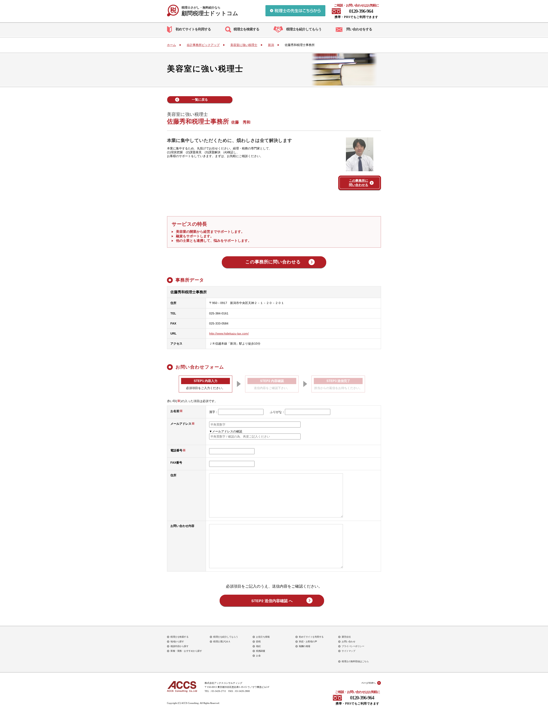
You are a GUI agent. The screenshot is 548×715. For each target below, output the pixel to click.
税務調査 (260, 651)
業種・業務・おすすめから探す (186, 651)
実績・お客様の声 (308, 641)
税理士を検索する (246, 29)
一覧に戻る (200, 99)
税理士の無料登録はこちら (355, 661)
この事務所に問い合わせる (358, 183)
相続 (258, 646)
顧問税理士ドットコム (210, 11)
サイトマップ (348, 651)
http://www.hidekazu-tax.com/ (229, 333)
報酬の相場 (304, 646)
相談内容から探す (179, 646)
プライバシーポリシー (353, 646)
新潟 (271, 45)
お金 (258, 655)
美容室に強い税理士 (243, 45)
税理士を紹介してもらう (304, 29)
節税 (258, 641)
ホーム (171, 45)
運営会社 (346, 636)
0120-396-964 (361, 11)
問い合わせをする (359, 29)
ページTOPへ (368, 683)
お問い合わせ (348, 641)
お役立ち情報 (263, 636)
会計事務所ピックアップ (203, 45)
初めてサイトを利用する (193, 29)
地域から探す (177, 641)
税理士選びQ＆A (221, 641)
